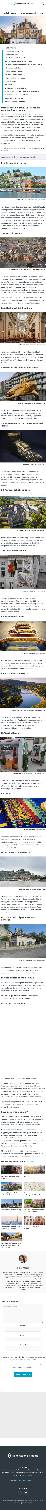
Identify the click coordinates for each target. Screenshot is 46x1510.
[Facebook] (20, 1493)
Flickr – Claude (40, 653)
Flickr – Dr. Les (40, 591)
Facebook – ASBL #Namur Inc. (35, 773)
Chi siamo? (40, 1500)
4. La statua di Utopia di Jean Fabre (18, 61)
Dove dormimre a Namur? (15, 101)
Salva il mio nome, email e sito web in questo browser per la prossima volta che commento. (23, 1358)
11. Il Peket (8, 85)
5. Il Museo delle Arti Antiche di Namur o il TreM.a (23, 65)
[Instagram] (26, 1493)
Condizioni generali (20, 1503)
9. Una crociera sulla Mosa (15, 78)
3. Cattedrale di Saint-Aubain (16, 58)
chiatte (38, 899)
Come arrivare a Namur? (14, 98)
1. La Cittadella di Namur (14, 51)
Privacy (30, 1503)
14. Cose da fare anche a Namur (17, 95)
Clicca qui (30, 1161)
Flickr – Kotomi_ (40, 464)
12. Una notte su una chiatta (15, 88)
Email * (23, 1335)
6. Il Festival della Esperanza (15, 68)
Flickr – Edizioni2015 (38, 960)
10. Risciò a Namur (12, 81)
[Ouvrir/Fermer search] (42, 3)
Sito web (23, 1345)
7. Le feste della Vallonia (14, 71)
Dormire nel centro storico (11, 1130)
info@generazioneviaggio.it (27, 1480)
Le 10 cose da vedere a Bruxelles (24, 157)
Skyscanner (36, 1097)
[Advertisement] (23, 1415)
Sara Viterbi (21, 41)
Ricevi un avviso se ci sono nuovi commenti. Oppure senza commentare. (24, 1366)
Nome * (23, 1326)
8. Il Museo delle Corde (13, 75)
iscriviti (14, 1367)
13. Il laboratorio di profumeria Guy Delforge (22, 91)
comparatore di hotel (31, 1125)
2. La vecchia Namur (12, 55)
